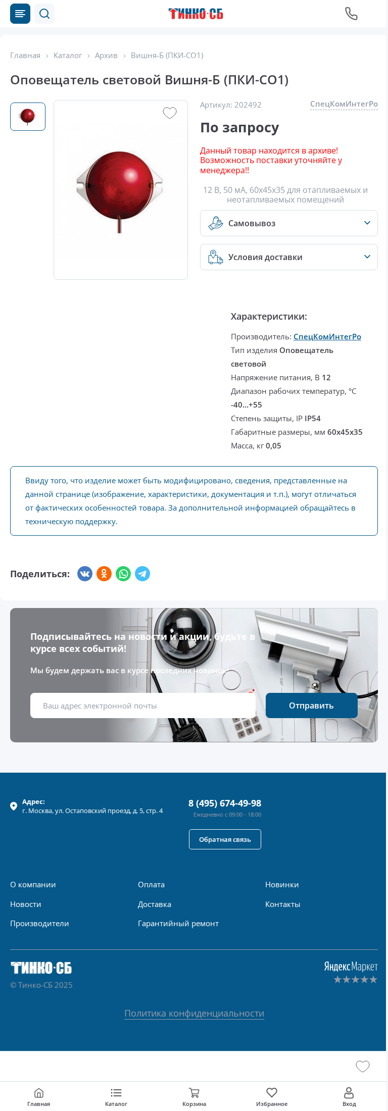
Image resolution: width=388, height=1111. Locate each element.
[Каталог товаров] (20, 14)
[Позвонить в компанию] (352, 14)
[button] (44, 14)
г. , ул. (92, 806)
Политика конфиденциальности (194, 1013)
